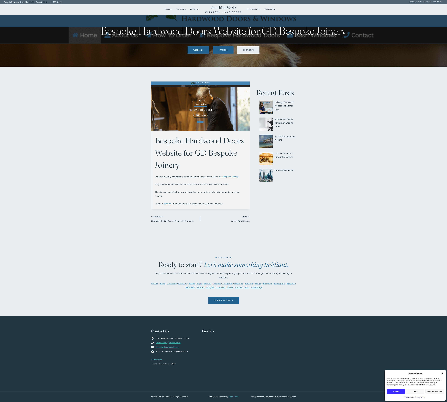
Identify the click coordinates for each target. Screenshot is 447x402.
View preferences (434, 391)
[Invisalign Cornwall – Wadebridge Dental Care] (266, 107)
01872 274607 (161, 343)
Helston (207, 283)
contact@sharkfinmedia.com (167, 347)
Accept (396, 391)
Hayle (199, 283)
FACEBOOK (427, 2)
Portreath (190, 287)
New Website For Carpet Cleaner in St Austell (172, 218)
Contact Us (269, 9)
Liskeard (217, 283)
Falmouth (182, 283)
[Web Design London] (266, 175)
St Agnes (210, 287)
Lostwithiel (227, 283)
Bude (162, 283)
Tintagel (238, 287)
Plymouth (291, 283)
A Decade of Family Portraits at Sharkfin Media (284, 123)
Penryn (258, 283)
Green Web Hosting (240, 218)
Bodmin (154, 283)
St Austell (220, 287)
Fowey (192, 283)
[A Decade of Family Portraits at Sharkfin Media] (266, 124)
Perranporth (279, 283)
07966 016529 (174, 343)
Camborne (172, 283)
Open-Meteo (234, 397)
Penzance (267, 283)
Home (167, 9)
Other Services (252, 9)
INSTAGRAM (438, 2)
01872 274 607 (415, 2)
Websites (180, 9)
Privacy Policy (420, 397)
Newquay (238, 283)
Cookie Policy (409, 397)
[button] (442, 373)
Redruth (200, 287)
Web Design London (284, 170)
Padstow (249, 283)
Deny (415, 391)
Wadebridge (256, 287)
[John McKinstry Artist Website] (266, 141)
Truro (246, 287)
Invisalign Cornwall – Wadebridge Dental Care (284, 106)
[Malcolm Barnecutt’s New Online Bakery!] (266, 158)
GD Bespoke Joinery (228, 177)
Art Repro (194, 9)
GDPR (173, 364)
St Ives (230, 287)
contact (167, 204)
